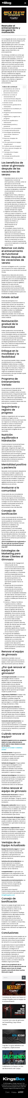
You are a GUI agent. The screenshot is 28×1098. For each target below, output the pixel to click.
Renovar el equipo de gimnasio (10, 139)
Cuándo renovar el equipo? (12, 146)
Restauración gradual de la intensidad (12, 106)
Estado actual (8, 103)
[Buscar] (24, 978)
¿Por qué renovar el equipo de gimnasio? (12, 143)
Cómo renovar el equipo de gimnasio (12, 149)
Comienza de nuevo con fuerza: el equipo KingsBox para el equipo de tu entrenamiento (14, 999)
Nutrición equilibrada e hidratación (11, 121)
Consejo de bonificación (11, 130)
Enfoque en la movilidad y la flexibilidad (12, 110)
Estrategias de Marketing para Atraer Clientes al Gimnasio (12, 134)
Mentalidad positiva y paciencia (10, 125)
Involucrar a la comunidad (12, 128)
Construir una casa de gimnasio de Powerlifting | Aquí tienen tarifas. (13, 1022)
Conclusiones (8, 158)
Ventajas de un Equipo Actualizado (11, 153)
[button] (25, 3)
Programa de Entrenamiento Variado (13, 114)
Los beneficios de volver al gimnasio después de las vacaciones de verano (11, 91)
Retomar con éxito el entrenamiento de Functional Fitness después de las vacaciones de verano (13, 98)
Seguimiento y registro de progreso (12, 117)
